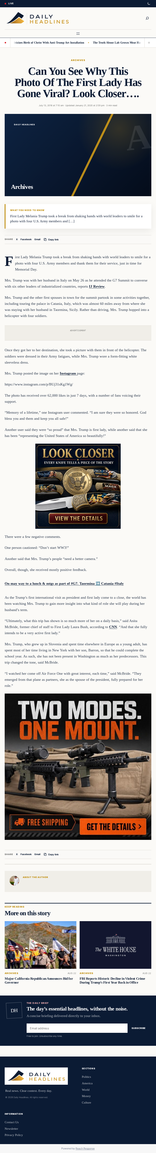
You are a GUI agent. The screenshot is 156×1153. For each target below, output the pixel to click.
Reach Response (85, 1148)
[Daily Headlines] (37, 18)
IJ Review (97, 286)
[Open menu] (78, 33)
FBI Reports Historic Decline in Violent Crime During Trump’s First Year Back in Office (112, 980)
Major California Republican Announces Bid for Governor (39, 980)
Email (37, 239)
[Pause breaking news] (147, 42)
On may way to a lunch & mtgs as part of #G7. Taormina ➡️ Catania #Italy (64, 583)
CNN (113, 627)
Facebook (26, 239)
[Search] (147, 18)
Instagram (68, 373)
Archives (78, 60)
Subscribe (139, 1028)
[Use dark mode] (148, 3)
